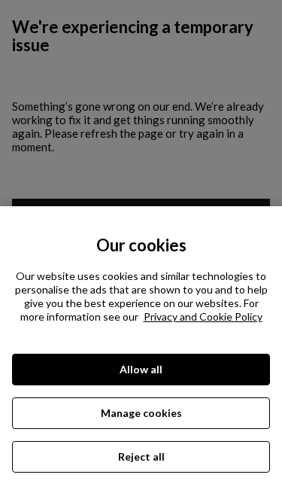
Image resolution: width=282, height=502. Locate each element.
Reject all (141, 456)
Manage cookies (141, 412)
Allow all (141, 369)
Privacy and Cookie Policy (203, 316)
